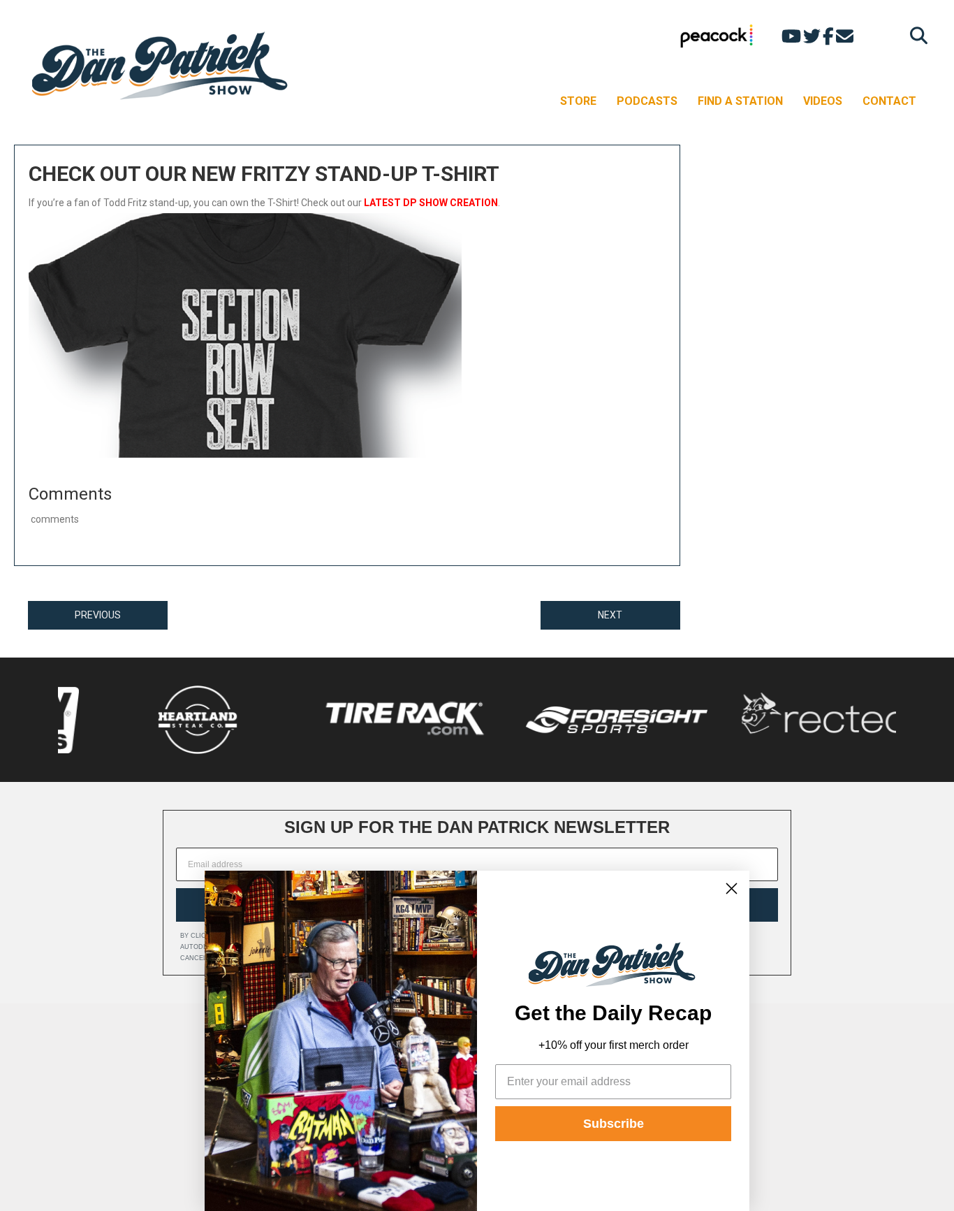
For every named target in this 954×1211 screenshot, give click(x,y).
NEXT (610, 615)
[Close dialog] (731, 888)
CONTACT (889, 101)
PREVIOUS (98, 615)
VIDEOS (822, 101)
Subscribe (613, 1124)
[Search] (915, 35)
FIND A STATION (740, 101)
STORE (578, 101)
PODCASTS (647, 101)
